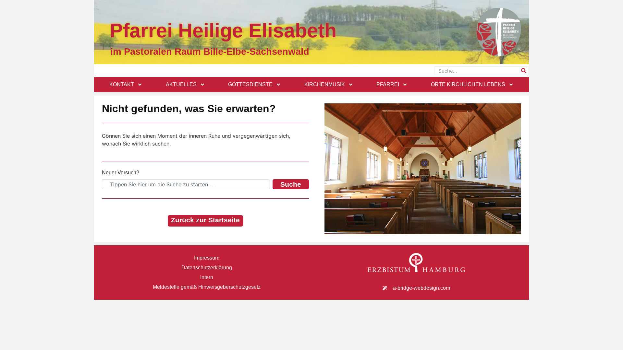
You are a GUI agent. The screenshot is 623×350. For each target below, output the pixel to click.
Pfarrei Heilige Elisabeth (223, 30)
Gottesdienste (250, 84)
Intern (206, 277)
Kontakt (121, 84)
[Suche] (523, 71)
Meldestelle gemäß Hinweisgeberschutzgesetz (207, 287)
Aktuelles (181, 84)
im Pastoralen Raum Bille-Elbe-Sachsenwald (209, 51)
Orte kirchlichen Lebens (468, 84)
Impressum (206, 258)
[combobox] (186, 184)
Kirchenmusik (324, 84)
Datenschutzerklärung (206, 267)
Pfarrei (387, 84)
